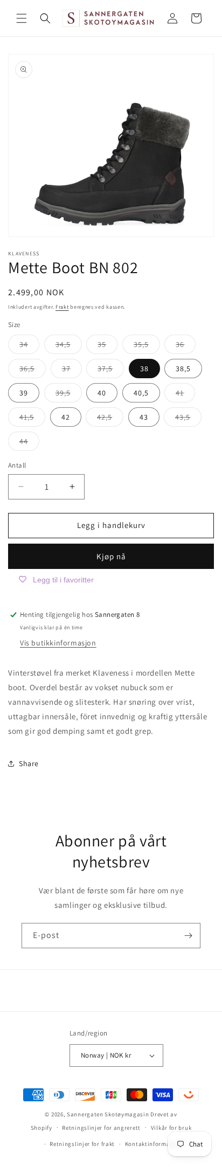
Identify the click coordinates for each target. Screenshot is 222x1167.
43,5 (188, 419)
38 (144, 368)
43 (144, 417)
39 (23, 393)
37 (72, 370)
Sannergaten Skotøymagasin (108, 1114)
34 (29, 346)
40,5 (141, 393)
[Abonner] (188, 935)
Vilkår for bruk (171, 1127)
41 (185, 394)
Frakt (62, 306)
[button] (21, 18)
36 (186, 346)
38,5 (183, 368)
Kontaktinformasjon (154, 1144)
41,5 (32, 419)
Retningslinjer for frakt (82, 1144)
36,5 (32, 370)
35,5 (147, 346)
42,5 (110, 419)
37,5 (111, 370)
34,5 (69, 346)
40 (102, 393)
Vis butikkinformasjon (58, 643)
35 (107, 346)
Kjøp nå (111, 556)
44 (29, 443)
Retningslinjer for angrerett (101, 1127)
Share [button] (29, 763)
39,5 (69, 394)
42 (65, 417)
